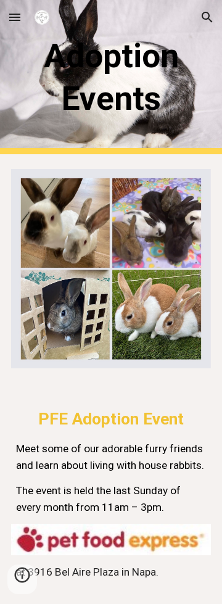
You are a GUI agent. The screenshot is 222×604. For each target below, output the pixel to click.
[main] (111, 77)
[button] (15, 17)
